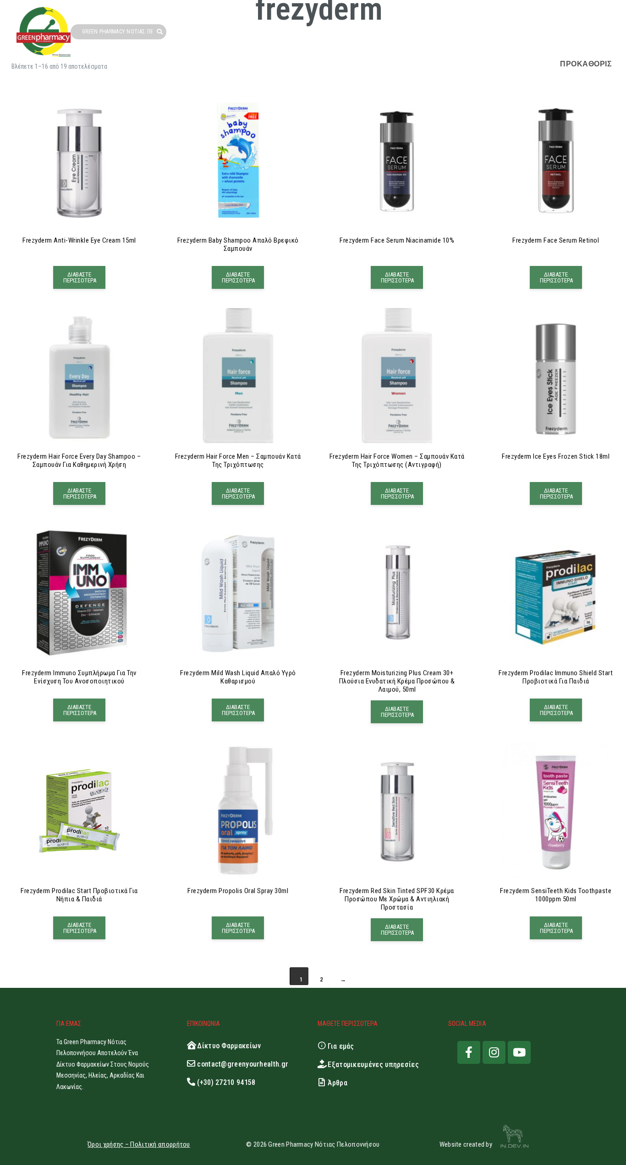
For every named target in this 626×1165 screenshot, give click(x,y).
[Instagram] (494, 1052)
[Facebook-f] (468, 1052)
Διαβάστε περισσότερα (79, 277)
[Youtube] (519, 1052)
